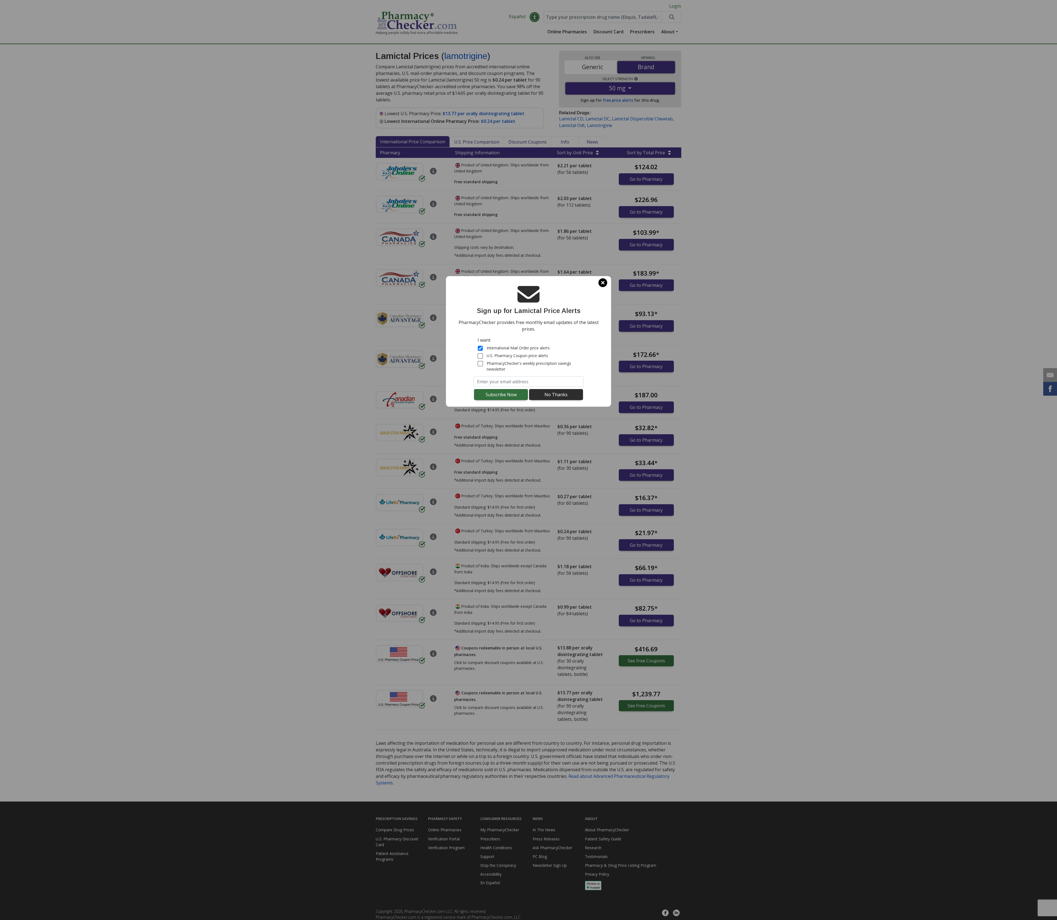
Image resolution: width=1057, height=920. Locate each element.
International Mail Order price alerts (518, 347)
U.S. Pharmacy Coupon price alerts (517, 355)
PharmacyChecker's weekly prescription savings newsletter (529, 366)
